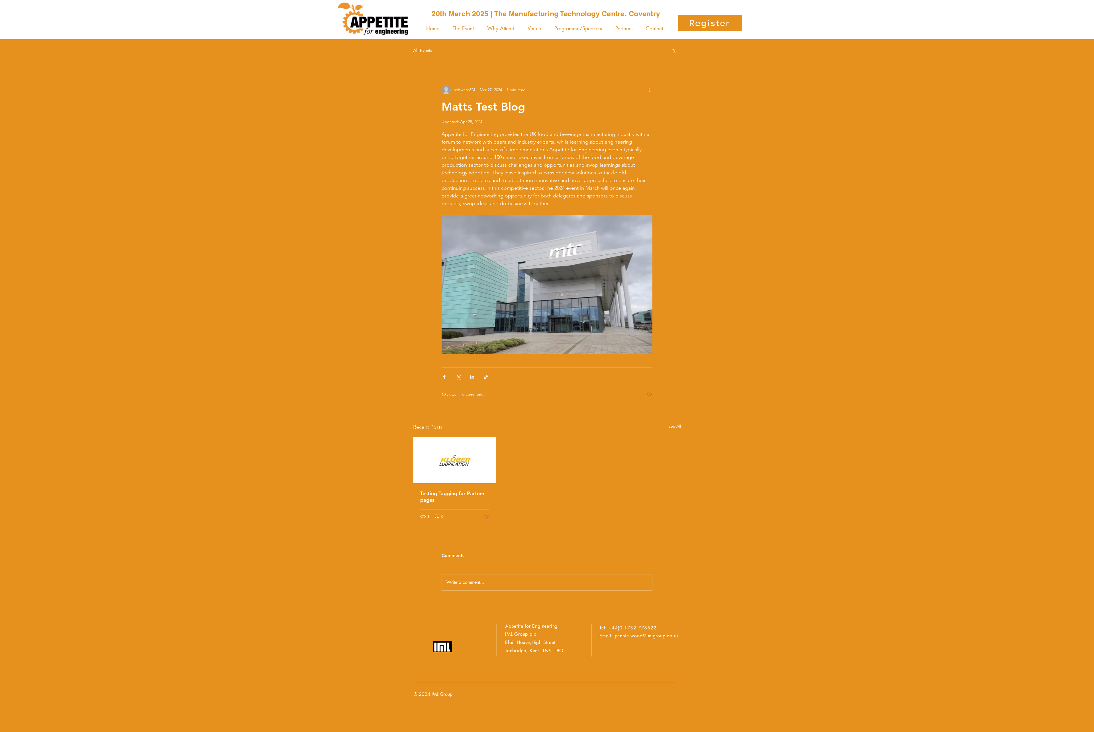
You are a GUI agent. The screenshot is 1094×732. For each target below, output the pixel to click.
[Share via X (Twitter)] (458, 377)
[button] (673, 50)
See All (674, 426)
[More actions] (649, 89)
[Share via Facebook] (444, 377)
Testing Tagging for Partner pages (452, 496)
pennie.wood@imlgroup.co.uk (647, 636)
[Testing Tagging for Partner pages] (454, 460)
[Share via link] (486, 377)
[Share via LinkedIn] (472, 377)
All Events (422, 51)
